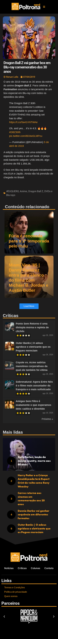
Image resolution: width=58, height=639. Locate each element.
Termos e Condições (14, 587)
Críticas (22, 568)
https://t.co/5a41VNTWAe (23, 122)
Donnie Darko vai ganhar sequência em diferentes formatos (33, 514)
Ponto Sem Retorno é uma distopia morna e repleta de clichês (32, 327)
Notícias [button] (9, 568)
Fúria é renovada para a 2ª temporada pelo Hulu (29, 241)
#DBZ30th (15, 132)
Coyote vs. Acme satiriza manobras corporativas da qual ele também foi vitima (31, 366)
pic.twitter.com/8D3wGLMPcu (25, 136)
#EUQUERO (12, 191)
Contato (48, 568)
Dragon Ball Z (35, 191)
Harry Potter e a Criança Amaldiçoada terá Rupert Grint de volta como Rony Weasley (33, 481)
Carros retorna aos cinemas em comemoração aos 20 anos (31, 498)
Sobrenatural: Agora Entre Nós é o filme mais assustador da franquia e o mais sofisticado (34, 385)
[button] (44, 6)
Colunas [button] (35, 568)
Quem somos (10, 596)
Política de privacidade (15, 592)
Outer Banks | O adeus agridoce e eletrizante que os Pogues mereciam (33, 347)
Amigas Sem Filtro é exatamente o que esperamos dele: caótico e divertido (33, 405)
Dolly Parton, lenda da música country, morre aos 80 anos (34, 460)
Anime (23, 191)
